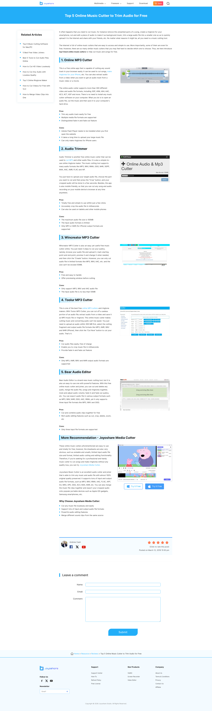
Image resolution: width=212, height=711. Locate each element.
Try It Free (136, 486)
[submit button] (67, 691)
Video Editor (132, 680)
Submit (123, 632)
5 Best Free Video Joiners (33, 52)
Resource (85, 654)
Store (160, 3)
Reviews (94, 654)
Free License (95, 684)
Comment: (78, 599)
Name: (80, 584)
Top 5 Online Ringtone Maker (35, 80)
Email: (80, 592)
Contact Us (159, 684)
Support (130, 3)
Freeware (115, 3)
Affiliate (158, 687)
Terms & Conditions (162, 676)
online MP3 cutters (90, 308)
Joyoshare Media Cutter (90, 465)
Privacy (158, 680)
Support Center (96, 673)
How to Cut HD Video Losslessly (36, 66)
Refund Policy (96, 680)
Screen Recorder (134, 676)
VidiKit (130, 673)
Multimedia (99, 3)
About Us (158, 673)
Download (143, 3)
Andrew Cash (75, 542)
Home (76, 654)
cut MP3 (69, 160)
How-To (94, 676)
